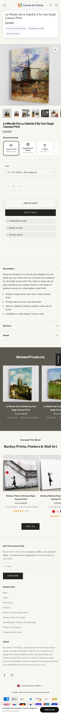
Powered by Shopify (41, 692)
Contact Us (8, 602)
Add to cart (30, 203)
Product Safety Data (12, 632)
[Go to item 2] (16, 113)
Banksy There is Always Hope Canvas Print (20, 497)
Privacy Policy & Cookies (14, 617)
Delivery (6, 607)
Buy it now (30, 212)
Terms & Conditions (12, 627)
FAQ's (6, 597)
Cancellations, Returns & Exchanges (19, 622)
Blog (5, 592)
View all (30, 526)
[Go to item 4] (35, 113)
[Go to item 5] (45, 113)
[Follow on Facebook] (4, 675)
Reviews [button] (58, 360)
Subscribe (13, 575)
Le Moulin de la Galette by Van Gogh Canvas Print (21, 408)
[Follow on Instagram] (12, 675)
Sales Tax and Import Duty (15, 612)
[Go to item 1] (7, 113)
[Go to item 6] (54, 113)
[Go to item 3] (26, 113)
